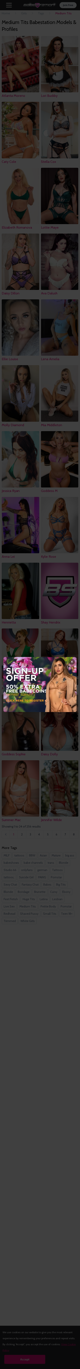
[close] (72, 662)
